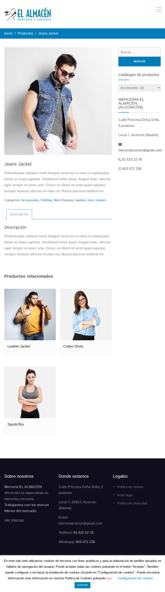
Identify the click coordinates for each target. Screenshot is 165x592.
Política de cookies (130, 487)
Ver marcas (14, 520)
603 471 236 (131, 169)
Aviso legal (124, 495)
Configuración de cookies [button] (135, 578)
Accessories (30, 200)
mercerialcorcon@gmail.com (140, 150)
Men (57, 200)
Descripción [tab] (19, 214)
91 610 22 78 (132, 159)
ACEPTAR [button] (82, 585)
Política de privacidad (132, 503)
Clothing (46, 200)
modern (100, 200)
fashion (81, 200)
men (90, 200)
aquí (109, 578)
